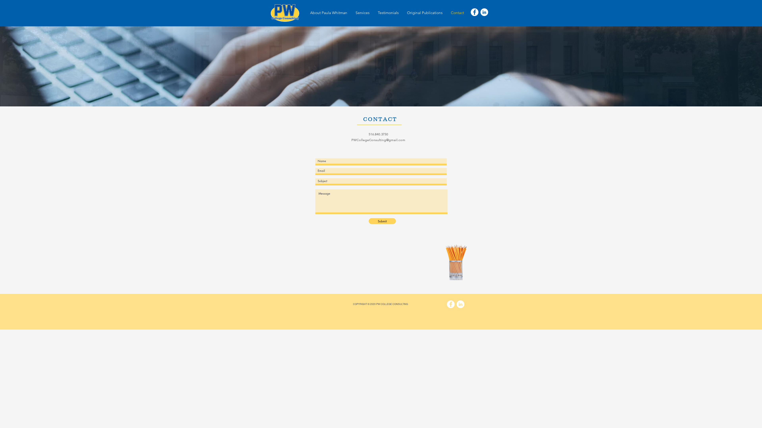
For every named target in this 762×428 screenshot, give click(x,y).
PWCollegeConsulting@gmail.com (378, 140)
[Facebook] (474, 12)
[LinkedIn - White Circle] (484, 12)
